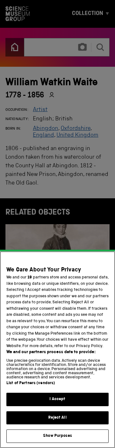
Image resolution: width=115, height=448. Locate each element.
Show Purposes (57, 436)
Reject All (57, 418)
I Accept (57, 399)
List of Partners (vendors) (30, 383)
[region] (57, 349)
